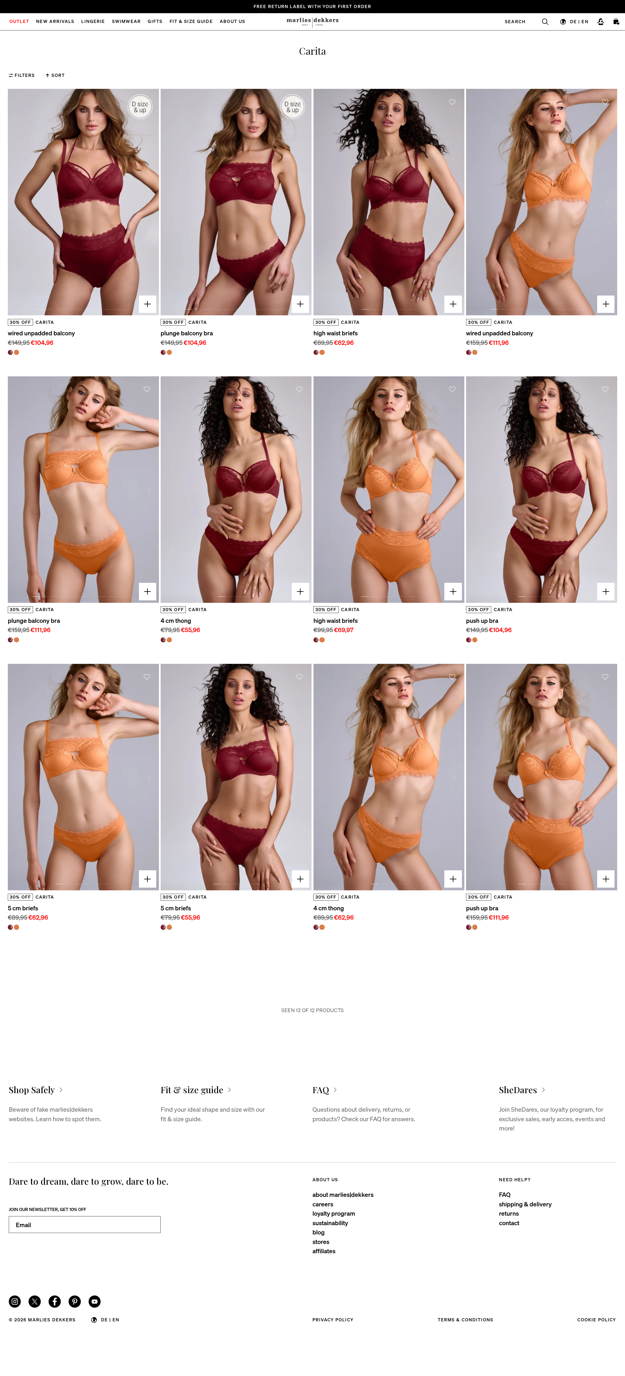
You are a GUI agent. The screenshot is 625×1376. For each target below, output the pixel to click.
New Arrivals (55, 21)
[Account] (601, 22)
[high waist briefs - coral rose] (321, 352)
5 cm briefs (23, 908)
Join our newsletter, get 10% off (47, 1209)
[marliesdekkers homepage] (312, 21)
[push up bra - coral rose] (474, 639)
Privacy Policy (333, 1319)
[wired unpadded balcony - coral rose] (16, 352)
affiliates (323, 1251)
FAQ (504, 1194)
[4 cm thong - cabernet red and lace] (163, 639)
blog (318, 1232)
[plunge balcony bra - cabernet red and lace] (163, 352)
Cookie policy (596, 1319)
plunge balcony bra (187, 333)
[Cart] (616, 22)
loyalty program (333, 1213)
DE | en (579, 21)
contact (509, 1223)
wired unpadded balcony (41, 333)
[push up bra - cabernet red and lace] (468, 639)
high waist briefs (335, 333)
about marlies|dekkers (343, 1194)
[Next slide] (149, 202)
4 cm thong (176, 620)
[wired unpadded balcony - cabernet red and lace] (10, 352)
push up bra (482, 620)
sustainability (330, 1223)
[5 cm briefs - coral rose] (16, 927)
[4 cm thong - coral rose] (169, 639)
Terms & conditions (465, 1319)
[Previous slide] (18, 202)
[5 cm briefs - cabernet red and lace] (10, 927)
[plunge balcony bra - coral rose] (169, 352)
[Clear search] (541, 21)
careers (322, 1204)
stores (320, 1241)
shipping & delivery (525, 1204)
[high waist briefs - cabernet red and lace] (316, 352)
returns (509, 1213)
